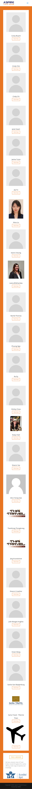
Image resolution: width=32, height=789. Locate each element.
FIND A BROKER (16, 757)
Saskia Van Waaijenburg (16, 685)
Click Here (16, 39)
